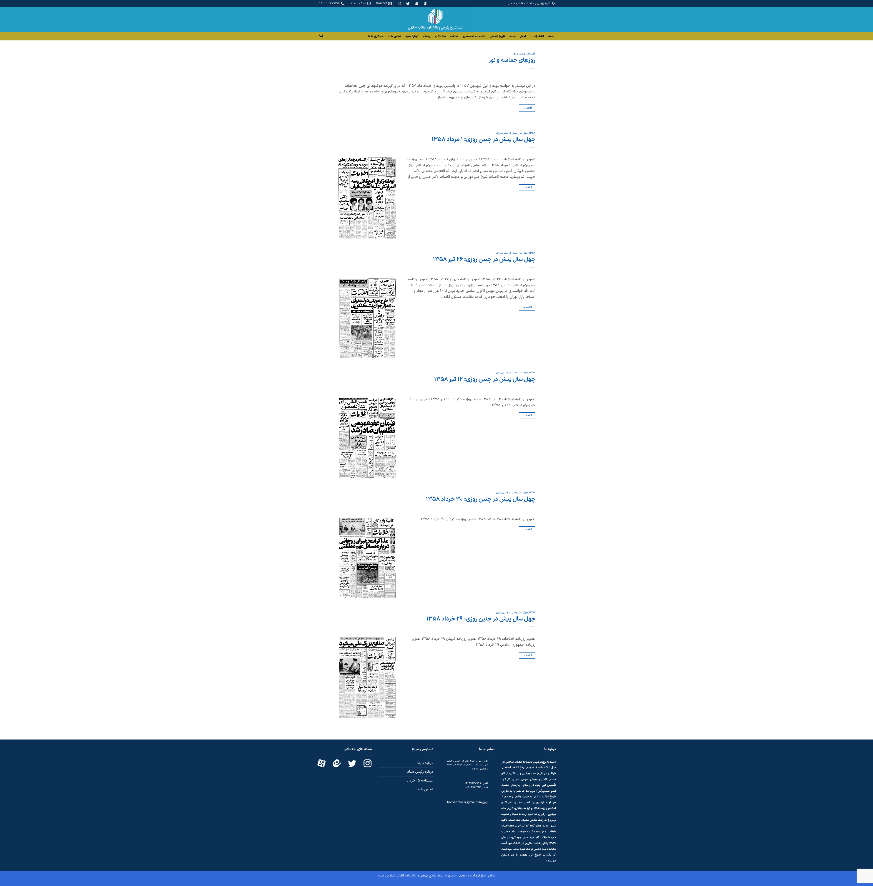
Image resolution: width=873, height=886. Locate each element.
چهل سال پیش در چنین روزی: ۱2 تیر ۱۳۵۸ (484, 379)
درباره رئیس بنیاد (420, 771)
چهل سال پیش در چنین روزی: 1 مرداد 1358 (483, 139)
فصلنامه (530, 54)
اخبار (523, 36)
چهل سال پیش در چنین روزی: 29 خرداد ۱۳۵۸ (480, 619)
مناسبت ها (519, 54)
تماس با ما (394, 36)
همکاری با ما (376, 36)
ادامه (527, 108)
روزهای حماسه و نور (512, 60)
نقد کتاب (440, 36)
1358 (532, 133)
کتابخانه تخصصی (474, 36)
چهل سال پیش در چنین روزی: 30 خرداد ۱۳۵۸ (480, 499)
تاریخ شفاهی (497, 36)
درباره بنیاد (412, 36)
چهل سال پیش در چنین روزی (512, 133)
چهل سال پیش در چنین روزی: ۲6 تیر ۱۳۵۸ (484, 259)
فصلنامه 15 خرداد (420, 780)
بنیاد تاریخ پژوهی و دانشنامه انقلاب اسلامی (414, 875)
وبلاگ (426, 36)
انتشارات (538, 36)
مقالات (454, 36)
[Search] (321, 35)
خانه (551, 36)
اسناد (512, 36)
